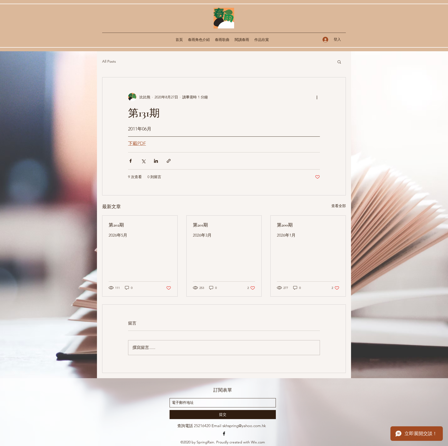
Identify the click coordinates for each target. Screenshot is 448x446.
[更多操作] (317, 97)
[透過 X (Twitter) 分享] (143, 160)
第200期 (285, 225)
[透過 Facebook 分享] (130, 160)
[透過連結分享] (168, 160)
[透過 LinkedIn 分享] (155, 160)
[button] (339, 62)
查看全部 (338, 205)
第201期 (200, 225)
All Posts (109, 61)
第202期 (116, 225)
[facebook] (224, 433)
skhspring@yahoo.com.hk (244, 425)
